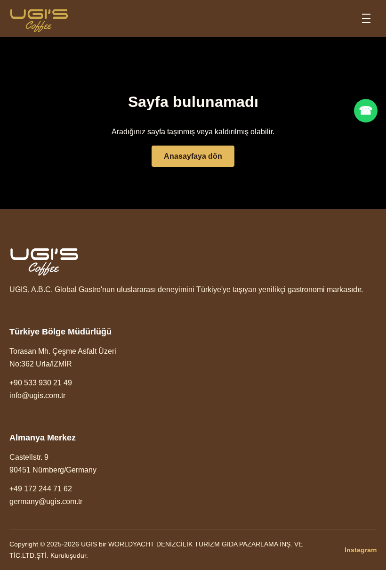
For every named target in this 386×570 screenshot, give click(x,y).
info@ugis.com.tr (37, 395)
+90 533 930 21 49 (40, 383)
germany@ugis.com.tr (45, 501)
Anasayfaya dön (193, 156)
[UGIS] (39, 19)
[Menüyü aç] (366, 18)
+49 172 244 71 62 (40, 489)
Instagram (361, 550)
